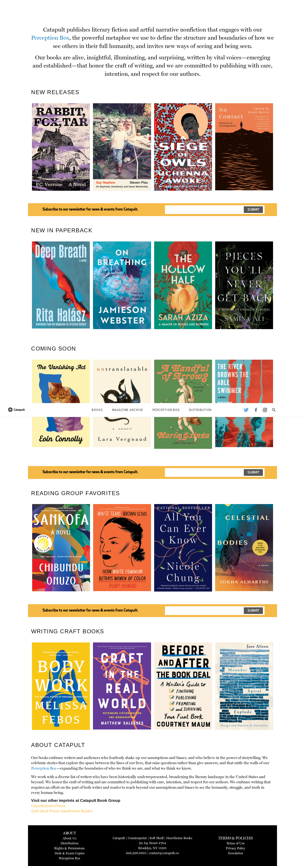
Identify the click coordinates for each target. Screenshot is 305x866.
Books (97, 410)
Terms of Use (235, 843)
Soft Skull (156, 838)
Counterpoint (137, 838)
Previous (26, 156)
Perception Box (166, 410)
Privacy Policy (235, 848)
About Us (69, 838)
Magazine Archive (127, 410)
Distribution (200, 410)
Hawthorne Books (76, 811)
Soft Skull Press (45, 811)
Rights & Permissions (69, 848)
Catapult (119, 838)
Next (280, 156)
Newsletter (235, 853)
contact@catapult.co (164, 853)
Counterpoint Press (48, 806)
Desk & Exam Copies (69, 853)
